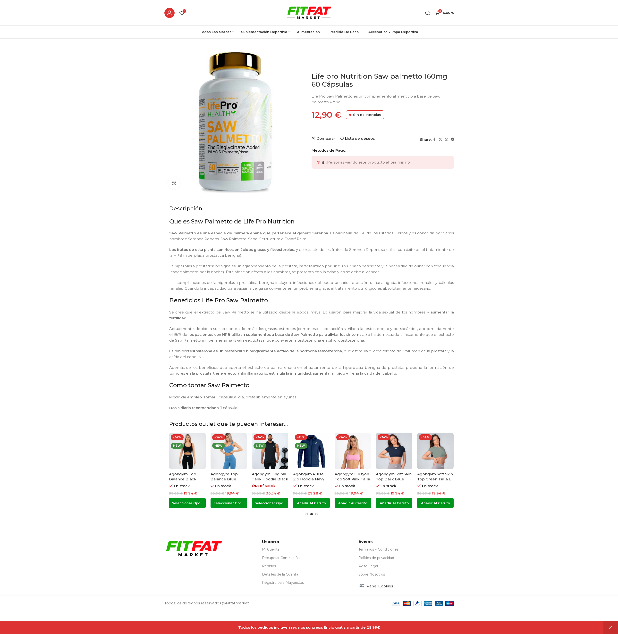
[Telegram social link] (452, 139)
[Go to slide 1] (306, 514)
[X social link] (440, 139)
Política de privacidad (376, 558)
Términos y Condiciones (378, 549)
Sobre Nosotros (371, 574)
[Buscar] (427, 13)
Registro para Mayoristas (283, 582)
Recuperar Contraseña (281, 558)
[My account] (169, 13)
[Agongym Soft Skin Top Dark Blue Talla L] (394, 451)
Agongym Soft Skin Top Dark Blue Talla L (394, 479)
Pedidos (269, 566)
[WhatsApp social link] (446, 139)
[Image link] (194, 548)
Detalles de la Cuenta (280, 574)
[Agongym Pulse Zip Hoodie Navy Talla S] (311, 451)
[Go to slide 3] (316, 514)
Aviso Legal (368, 566)
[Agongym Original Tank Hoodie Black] (270, 451)
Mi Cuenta (270, 549)
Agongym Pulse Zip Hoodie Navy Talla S (308, 479)
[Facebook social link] (434, 139)
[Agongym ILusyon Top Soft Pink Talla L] (353, 451)
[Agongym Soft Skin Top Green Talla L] (435, 451)
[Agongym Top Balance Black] (187, 451)
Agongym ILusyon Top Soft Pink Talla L (352, 479)
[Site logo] (309, 12)
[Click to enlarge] (174, 183)
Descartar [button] (610, 627)
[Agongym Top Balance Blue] (229, 451)
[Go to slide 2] (311, 514)
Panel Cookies (380, 586)
